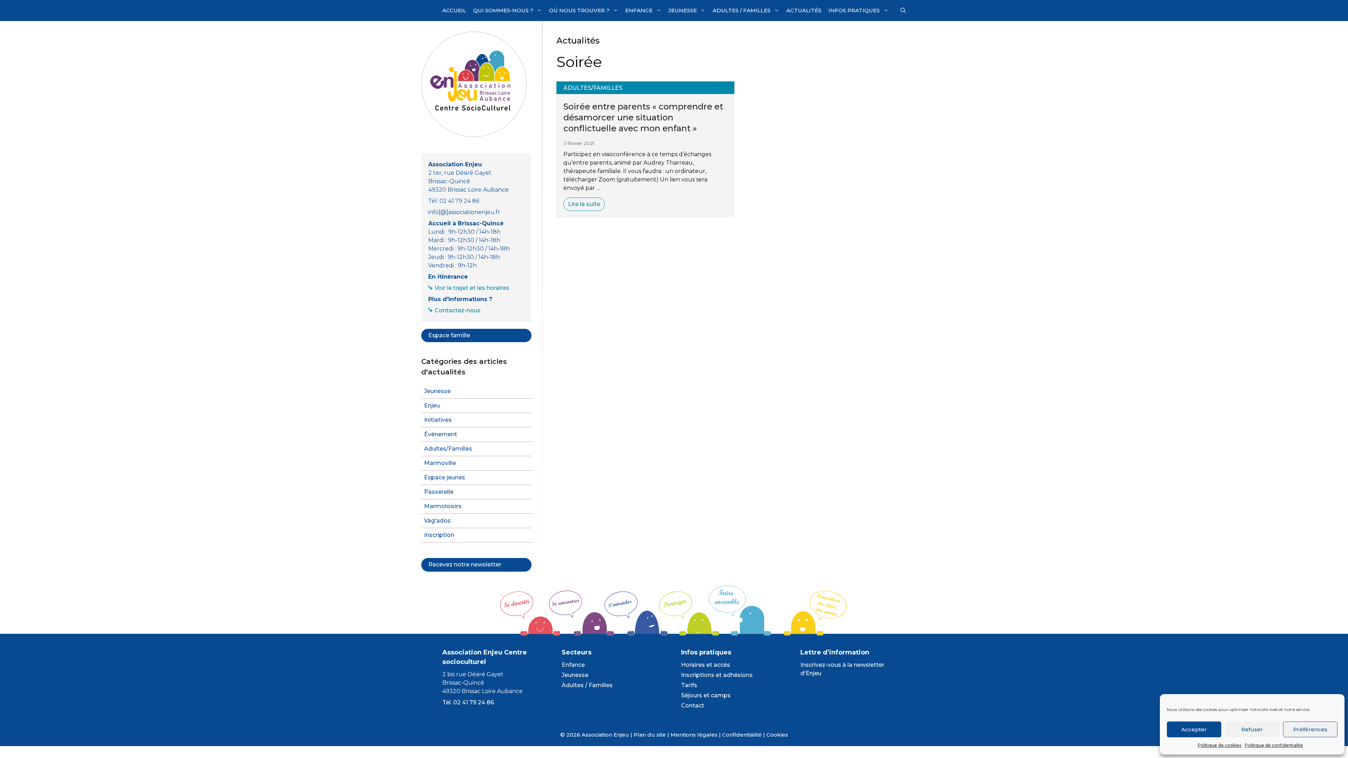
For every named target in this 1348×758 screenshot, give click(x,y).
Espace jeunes (444, 477)
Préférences (1310, 729)
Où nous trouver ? (579, 10)
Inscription (439, 535)
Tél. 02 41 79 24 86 (468, 702)
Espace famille (449, 335)
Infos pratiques (854, 10)
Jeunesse (682, 10)
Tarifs (689, 685)
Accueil (454, 10)
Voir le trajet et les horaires (472, 288)
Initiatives (438, 420)
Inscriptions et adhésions (717, 675)
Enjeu (432, 405)
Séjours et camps (706, 695)
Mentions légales (694, 734)
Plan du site (650, 734)
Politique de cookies (1219, 745)
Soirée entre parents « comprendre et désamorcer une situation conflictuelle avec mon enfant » (643, 117)
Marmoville (440, 463)
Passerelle (439, 491)
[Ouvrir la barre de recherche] (903, 10)
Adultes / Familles (742, 10)
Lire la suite (584, 204)
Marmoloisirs (443, 506)
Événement (440, 434)
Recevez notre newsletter (464, 564)
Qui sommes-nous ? (503, 10)
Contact (692, 705)
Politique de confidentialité (1274, 745)
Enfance (639, 10)
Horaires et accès (705, 664)
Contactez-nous (458, 310)
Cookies (777, 734)
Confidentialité (742, 734)
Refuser (1252, 729)
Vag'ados (437, 520)
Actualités (803, 10)
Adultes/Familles (592, 88)
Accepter (1194, 729)
